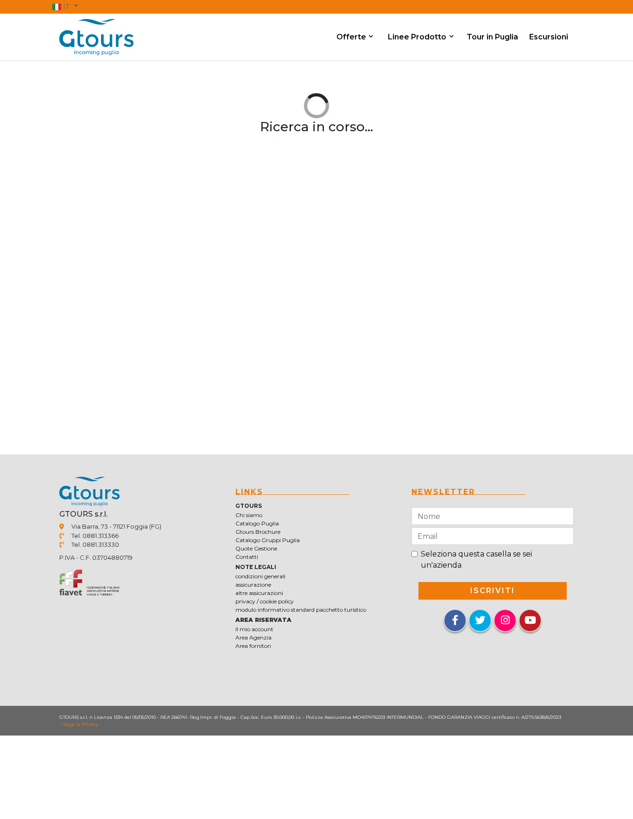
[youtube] (530, 620)
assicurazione (253, 584)
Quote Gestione (256, 548)
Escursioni (548, 36)
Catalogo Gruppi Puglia (267, 540)
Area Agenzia (253, 637)
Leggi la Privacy (79, 724)
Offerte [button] (352, 36)
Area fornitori (253, 645)
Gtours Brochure (257, 531)
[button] (65, 6)
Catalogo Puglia (257, 523)
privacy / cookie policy (264, 601)
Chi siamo (248, 515)
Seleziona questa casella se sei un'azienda (476, 559)
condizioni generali (260, 576)
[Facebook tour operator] (455, 621)
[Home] (96, 36)
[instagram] (505, 620)
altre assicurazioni (259, 592)
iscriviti (492, 590)
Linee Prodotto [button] (418, 36)
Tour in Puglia (492, 36)
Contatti (246, 556)
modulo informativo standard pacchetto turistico (300, 609)
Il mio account (254, 629)
